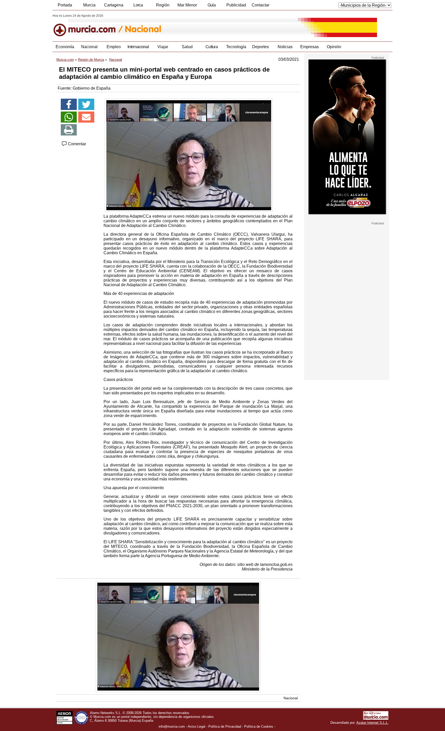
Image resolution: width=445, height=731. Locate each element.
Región (162, 5)
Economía (65, 47)
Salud (187, 47)
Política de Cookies (258, 726)
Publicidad (236, 5)
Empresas (309, 47)
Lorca (138, 5)
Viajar (162, 47)
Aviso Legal (196, 726)
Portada (65, 5)
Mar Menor (187, 5)
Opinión (334, 47)
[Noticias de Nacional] (178, 25)
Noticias (285, 47)
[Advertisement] (346, 302)
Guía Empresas (211, 6)
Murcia (89, 5)
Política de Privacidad (224, 726)
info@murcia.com (172, 726)
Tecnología (236, 47)
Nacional (89, 47)
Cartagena (113, 5)
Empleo (114, 47)
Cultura (212, 47)
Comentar (76, 144)
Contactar (260, 5)
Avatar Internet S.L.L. (372, 723)
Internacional (138, 47)
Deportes (260, 47)
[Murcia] (88, 25)
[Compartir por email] (86, 117)
